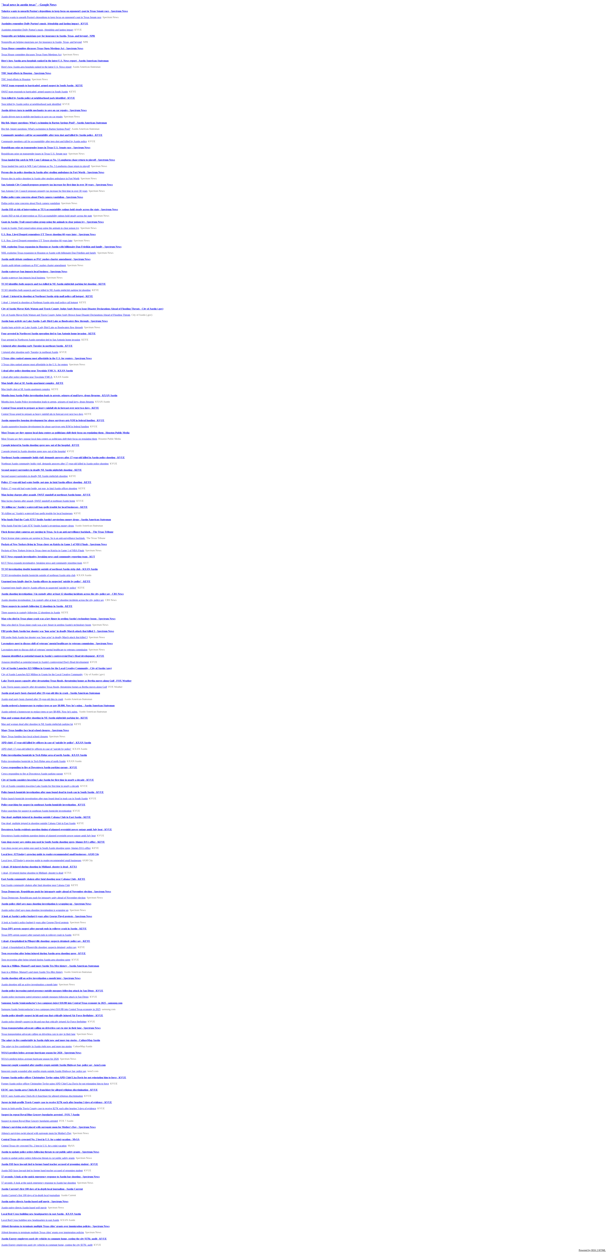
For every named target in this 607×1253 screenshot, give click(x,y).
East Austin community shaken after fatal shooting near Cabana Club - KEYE (43, 879)
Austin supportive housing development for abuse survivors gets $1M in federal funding (45, 426)
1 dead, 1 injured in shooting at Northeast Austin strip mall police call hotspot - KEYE (47, 296)
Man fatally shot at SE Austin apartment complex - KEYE (32, 383)
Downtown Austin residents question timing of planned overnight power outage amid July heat (48, 835)
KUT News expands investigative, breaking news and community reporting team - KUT (48, 556)
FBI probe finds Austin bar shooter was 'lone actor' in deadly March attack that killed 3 (44, 637)
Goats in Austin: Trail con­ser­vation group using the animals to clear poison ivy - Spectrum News (52, 222)
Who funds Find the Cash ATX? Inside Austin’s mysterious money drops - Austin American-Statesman (56, 519)
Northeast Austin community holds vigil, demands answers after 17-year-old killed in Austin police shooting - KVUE (63, 457)
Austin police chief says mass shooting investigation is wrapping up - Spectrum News (46, 903)
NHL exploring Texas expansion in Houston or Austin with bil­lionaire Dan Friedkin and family (48, 253)
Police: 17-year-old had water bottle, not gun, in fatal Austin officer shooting (39, 488)
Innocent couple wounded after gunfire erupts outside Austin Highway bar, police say (43, 1071)
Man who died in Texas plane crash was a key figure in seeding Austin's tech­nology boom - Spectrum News (58, 618)
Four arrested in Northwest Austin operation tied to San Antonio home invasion (40, 339)
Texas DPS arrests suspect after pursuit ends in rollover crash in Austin (36, 935)
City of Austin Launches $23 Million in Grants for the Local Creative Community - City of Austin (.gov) (56, 668)
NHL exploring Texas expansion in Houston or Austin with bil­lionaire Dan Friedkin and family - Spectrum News (61, 246)
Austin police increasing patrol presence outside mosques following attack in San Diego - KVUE (52, 990)
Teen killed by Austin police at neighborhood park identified (31, 104)
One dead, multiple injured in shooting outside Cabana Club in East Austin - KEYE (46, 817)
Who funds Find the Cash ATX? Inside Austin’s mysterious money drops (37, 525)
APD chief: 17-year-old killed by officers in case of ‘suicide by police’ (36, 749)
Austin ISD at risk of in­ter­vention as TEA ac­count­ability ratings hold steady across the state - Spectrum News (59, 209)
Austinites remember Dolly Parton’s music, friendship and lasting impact (37, 29)
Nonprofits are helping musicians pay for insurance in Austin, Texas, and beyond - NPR (48, 36)
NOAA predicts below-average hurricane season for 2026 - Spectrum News (41, 1052)
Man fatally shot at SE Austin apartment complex (25, 389)
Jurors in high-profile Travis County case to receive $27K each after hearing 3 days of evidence (48, 1108)
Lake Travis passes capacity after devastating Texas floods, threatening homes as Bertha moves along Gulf (54, 687)
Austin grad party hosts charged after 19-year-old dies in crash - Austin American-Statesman (50, 693)
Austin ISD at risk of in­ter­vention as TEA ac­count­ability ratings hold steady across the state (46, 215)
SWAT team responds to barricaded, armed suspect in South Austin (34, 91)
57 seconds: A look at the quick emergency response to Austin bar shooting (38, 1182)
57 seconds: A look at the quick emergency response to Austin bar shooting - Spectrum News (50, 1176)
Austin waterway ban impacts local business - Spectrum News (34, 271)
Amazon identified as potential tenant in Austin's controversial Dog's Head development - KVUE (52, 656)
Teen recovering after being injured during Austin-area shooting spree (35, 959)
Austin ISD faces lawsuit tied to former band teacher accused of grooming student (42, 1170)
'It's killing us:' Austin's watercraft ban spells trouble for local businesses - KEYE (44, 507)
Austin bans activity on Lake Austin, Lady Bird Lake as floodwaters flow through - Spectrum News (54, 321)
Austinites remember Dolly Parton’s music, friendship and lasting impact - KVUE (44, 23)
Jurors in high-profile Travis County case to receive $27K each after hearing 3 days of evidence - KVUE (56, 1102)
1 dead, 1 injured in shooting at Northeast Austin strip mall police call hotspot (39, 302)
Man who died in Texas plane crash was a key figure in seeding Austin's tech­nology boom (46, 625)
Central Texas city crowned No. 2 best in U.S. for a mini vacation (34, 1145)
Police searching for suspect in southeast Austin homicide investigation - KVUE (43, 804)
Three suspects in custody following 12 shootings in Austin (30, 612)
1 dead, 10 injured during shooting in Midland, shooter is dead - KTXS (39, 866)
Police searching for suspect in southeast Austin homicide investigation (36, 810)
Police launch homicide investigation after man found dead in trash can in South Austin (44, 798)
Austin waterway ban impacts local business (23, 277)
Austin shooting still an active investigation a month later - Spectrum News (40, 978)
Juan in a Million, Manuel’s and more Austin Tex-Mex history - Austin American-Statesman (50, 966)
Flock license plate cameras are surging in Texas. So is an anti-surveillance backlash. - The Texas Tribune (57, 532)
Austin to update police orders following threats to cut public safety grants (38, 1158)
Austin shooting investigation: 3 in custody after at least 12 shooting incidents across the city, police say (52, 600)
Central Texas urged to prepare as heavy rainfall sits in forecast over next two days (42, 414)
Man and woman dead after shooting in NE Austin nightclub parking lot (37, 724)
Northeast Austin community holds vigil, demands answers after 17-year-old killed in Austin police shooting (55, 463)
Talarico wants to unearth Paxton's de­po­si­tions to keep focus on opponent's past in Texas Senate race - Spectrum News (64, 11)
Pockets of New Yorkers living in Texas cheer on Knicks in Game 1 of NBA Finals (42, 550)
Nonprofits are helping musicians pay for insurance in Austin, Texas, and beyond (41, 42)
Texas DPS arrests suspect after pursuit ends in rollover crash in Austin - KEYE (44, 928)
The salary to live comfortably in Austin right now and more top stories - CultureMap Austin (50, 1040)
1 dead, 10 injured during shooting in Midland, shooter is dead (32, 873)
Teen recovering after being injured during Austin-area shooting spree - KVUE (43, 953)
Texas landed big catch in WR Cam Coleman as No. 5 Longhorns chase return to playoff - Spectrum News (58, 160)
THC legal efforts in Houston (16, 79)
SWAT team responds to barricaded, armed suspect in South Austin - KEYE (42, 85)
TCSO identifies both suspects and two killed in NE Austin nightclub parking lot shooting (46, 290)
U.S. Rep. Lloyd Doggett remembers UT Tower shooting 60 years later (36, 240)
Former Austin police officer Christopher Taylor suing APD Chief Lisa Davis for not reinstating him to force (55, 1083)
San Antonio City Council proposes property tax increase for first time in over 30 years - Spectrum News (57, 184)
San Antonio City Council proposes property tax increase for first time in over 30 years (44, 191)
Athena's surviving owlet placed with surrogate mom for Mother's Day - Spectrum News (48, 1127)
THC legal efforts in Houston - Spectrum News (26, 73)
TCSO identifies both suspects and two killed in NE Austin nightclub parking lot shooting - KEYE (53, 284)
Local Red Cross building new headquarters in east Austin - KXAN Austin (41, 1214)
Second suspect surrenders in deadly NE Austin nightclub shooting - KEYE (41, 470)
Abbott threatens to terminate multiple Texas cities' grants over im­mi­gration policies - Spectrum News (55, 1226)
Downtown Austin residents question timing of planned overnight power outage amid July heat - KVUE (56, 829)
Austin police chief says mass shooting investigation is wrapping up (34, 910)
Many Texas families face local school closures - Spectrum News (35, 730)
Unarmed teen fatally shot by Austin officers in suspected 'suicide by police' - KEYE (45, 581)
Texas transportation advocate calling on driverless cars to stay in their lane (38, 1034)
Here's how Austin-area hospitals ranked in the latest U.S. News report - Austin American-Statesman (55, 60)
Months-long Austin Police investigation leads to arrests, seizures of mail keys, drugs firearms (47, 401)
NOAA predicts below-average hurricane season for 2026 (30, 1059)
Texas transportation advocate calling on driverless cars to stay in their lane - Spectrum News (51, 1028)
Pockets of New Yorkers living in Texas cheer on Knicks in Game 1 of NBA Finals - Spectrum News (54, 544)
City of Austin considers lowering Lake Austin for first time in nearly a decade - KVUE (47, 780)
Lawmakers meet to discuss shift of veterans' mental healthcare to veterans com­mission (44, 649)
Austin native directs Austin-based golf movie (24, 1207)
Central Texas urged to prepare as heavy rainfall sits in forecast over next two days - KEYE (50, 408)
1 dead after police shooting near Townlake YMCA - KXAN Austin (37, 370)
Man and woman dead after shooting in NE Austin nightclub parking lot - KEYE (44, 717)
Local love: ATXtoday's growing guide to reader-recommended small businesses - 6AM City (50, 854)
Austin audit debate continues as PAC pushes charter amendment (33, 265)
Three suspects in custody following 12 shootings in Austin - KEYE (36, 606)
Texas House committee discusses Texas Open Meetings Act (31, 54)
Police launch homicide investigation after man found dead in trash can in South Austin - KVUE (52, 792)
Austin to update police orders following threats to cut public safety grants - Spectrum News (50, 1152)
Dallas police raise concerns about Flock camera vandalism (30, 203)
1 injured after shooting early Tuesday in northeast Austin (29, 352)
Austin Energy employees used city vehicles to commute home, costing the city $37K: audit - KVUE (54, 1238)
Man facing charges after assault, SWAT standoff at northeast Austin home (38, 501)
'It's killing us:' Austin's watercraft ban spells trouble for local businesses (37, 513)
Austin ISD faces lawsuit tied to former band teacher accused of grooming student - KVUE (49, 1164)
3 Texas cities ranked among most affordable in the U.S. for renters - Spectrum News (46, 358)
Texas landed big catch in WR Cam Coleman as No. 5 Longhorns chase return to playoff (45, 166)
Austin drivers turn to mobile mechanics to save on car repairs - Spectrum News (44, 110)
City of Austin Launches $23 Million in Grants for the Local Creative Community (42, 674)
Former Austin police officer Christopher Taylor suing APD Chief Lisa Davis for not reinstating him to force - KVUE (63, 1077)
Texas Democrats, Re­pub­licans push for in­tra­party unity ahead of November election (43, 897)
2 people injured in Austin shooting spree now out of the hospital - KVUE (40, 445)
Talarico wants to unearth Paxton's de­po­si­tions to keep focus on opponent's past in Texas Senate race (51, 17)
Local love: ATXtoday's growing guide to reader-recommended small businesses (41, 860)
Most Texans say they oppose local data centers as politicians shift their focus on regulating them (49, 439)
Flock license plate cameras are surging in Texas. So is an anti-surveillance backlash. (43, 538)
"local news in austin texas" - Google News (28, 4)
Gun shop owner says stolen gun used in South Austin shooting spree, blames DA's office (46, 848)
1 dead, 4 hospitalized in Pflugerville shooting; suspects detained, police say (39, 947)
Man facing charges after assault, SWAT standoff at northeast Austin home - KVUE (46, 494)
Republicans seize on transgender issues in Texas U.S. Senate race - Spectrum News (45, 147)
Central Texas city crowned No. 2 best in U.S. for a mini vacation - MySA (40, 1139)
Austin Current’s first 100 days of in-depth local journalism (30, 1195)
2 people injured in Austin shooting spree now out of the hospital (33, 451)
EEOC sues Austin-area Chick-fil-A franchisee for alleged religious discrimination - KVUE (49, 1089)
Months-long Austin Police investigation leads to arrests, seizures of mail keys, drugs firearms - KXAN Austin (59, 395)
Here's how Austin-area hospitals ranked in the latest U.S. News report (36, 67)
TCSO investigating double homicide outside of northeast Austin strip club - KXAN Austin (49, 569)
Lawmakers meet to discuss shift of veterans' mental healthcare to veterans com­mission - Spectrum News (57, 643)
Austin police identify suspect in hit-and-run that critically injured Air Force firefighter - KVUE (52, 1015)
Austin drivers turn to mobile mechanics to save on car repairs (32, 116)
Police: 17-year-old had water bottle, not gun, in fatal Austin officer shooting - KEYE (46, 482)
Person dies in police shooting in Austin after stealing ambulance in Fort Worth (40, 178)
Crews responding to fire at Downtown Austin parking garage (32, 773)
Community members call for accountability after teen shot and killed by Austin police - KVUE (51, 135)
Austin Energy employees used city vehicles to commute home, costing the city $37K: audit (46, 1245)
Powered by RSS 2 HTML (592, 1250)
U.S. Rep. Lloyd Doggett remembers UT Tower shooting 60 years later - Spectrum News (48, 234)
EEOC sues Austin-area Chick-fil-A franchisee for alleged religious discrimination (42, 1096)
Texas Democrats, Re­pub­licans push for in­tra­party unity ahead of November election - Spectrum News (56, 891)
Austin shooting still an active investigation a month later (29, 984)
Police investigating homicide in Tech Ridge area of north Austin (33, 761)
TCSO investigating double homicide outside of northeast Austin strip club (38, 575)
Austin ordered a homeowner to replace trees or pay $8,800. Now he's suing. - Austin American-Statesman (58, 705)
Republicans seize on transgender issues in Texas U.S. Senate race (34, 153)
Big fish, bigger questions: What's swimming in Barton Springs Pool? (35, 129)
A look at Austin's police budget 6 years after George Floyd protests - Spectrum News (46, 916)
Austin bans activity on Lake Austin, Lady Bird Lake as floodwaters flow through (42, 327)
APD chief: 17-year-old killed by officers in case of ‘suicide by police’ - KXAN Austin (46, 742)
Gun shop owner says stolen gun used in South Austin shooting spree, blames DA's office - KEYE (53, 842)
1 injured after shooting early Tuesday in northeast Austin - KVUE (37, 346)
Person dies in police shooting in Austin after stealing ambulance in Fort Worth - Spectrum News (52, 172)
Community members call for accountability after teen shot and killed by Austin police (44, 141)
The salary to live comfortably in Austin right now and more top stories (36, 1046)
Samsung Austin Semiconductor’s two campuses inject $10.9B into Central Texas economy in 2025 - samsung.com (61, 1003)
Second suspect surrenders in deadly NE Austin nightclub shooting (34, 476)
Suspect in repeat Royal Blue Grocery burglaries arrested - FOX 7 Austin (40, 1114)
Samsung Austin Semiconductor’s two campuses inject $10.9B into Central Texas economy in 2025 (51, 1009)
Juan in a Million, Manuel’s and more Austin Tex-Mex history (32, 972)
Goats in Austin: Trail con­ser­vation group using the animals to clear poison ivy (40, 228)
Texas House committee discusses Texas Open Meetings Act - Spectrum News (42, 48)
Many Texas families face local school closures (24, 736)
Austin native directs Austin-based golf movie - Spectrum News (34, 1201)
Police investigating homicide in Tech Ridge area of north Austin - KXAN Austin (44, 755)
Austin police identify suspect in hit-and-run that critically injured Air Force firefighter (43, 1021)
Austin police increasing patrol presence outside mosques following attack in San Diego (45, 996)
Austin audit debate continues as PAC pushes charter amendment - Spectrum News (45, 259)
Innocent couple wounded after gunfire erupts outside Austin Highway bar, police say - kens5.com (53, 1065)
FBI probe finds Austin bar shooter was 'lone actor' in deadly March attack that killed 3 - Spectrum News (57, 631)
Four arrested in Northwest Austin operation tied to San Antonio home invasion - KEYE (48, 333)
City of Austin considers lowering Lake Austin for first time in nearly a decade (40, 786)
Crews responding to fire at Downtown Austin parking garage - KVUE (39, 767)
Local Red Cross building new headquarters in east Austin (30, 1220)
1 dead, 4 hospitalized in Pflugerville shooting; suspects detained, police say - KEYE (45, 941)
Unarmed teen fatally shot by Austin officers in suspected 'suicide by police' (38, 587)
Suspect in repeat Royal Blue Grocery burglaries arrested (29, 1121)
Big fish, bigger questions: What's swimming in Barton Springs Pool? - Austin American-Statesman (54, 122)
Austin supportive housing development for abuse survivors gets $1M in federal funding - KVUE (52, 420)
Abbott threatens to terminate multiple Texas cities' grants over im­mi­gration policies (42, 1232)
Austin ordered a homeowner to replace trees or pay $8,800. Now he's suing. (39, 711)
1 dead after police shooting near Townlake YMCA (26, 377)
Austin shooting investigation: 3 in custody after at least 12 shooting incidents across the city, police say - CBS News (62, 594)
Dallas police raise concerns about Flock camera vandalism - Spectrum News (42, 197)
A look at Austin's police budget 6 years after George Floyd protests (35, 922)
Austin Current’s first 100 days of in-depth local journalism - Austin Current (42, 1189)
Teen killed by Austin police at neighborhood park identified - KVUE (38, 98)
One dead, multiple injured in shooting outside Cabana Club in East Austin (38, 823)
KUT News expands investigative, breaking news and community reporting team (41, 563)
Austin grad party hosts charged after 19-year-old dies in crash (32, 699)
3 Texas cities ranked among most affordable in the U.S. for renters (34, 364)
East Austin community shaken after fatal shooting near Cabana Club (35, 885)
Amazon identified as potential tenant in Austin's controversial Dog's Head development (45, 662)
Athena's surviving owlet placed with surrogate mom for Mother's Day (36, 1133)
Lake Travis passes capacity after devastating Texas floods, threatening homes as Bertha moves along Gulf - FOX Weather (66, 680)
